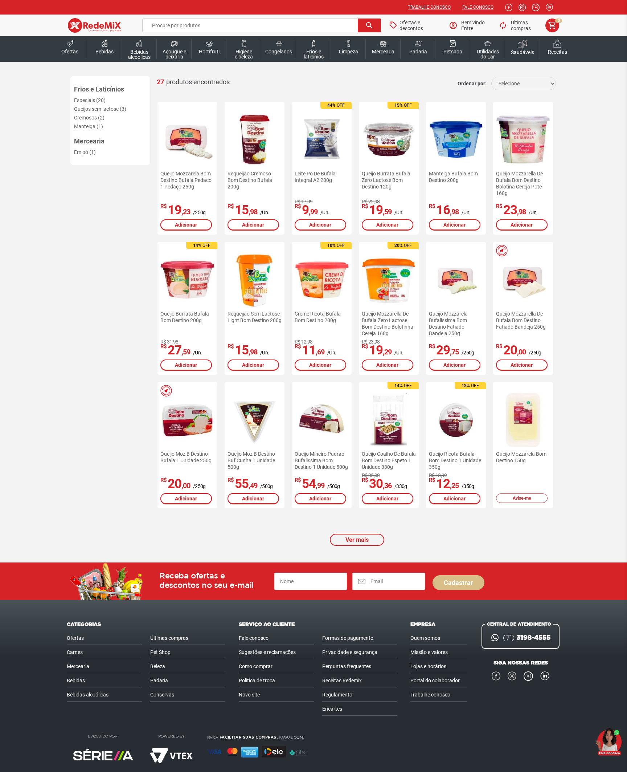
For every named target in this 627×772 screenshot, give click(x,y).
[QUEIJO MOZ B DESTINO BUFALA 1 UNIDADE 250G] (187, 420)
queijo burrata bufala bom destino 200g (184, 317)
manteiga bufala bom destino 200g (453, 177)
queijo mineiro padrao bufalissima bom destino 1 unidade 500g (321, 460)
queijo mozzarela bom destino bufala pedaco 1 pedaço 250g (186, 180)
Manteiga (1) (88, 126)
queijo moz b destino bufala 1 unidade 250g (186, 457)
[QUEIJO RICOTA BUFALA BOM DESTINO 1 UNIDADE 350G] (456, 420)
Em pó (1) (85, 152)
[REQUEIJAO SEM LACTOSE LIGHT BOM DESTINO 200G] (255, 280)
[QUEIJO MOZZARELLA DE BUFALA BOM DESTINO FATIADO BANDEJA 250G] (523, 280)
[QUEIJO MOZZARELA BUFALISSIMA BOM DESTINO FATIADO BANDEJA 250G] (456, 280)
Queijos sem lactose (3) (100, 109)
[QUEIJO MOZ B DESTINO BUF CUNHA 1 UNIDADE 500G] (255, 420)
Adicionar (186, 225)
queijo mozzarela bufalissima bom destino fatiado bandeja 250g (448, 323)
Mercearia (89, 141)
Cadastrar (458, 582)
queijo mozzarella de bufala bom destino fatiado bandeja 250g (521, 320)
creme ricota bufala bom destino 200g (318, 317)
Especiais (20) (90, 100)
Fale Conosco (477, 7)
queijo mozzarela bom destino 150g (521, 457)
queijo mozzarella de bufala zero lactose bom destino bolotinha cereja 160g (387, 323)
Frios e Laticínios (99, 89)
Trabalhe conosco (429, 7)
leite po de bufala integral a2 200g (315, 177)
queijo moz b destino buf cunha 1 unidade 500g (251, 460)
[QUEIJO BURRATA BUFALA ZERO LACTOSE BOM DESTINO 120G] (389, 140)
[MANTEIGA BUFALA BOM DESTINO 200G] (456, 140)
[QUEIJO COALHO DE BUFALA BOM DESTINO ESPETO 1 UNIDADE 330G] (389, 420)
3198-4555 (526, 638)
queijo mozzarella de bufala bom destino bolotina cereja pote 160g (519, 183)
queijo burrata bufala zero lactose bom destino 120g (386, 180)
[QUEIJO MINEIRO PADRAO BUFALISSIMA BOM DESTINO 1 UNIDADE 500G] (322, 420)
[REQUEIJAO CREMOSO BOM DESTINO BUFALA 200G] (255, 140)
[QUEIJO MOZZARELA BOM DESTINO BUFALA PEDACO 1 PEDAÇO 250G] (187, 140)
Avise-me (522, 498)
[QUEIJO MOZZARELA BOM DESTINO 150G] (523, 420)
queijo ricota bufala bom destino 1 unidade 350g (455, 460)
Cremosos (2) (89, 118)
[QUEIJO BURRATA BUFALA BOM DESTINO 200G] (187, 280)
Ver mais (357, 539)
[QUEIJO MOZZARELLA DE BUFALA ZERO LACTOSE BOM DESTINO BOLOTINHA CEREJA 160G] (389, 280)
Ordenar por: (472, 83)
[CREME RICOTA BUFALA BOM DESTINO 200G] (322, 280)
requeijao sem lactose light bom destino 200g (255, 317)
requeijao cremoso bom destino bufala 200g (250, 180)
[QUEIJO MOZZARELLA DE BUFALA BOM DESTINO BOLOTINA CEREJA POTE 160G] (523, 140)
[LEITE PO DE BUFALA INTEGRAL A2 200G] (322, 140)
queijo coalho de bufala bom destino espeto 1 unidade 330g (389, 460)
